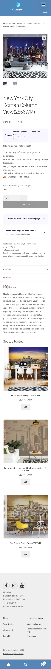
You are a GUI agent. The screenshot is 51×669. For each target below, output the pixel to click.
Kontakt (6, 636)
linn (31, 253)
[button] (45, 11)
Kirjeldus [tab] (7, 269)
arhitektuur (24, 253)
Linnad (29, 23)
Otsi (25, 664)
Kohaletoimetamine (35, 618)
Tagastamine (8, 624)
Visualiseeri (8, 630)
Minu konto (8, 664)
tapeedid (24, 256)
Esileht (8, 23)
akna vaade (13, 253)
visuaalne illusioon (37, 256)
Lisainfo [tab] (7, 277)
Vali (25, 406)
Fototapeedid (19, 23)
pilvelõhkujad (13, 256)
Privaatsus (31, 636)
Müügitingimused (34, 624)
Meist (5, 618)
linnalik (37, 253)
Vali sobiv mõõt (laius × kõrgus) (17, 185)
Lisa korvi (25, 204)
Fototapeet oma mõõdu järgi (37, 630)
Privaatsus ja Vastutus (13, 653)
